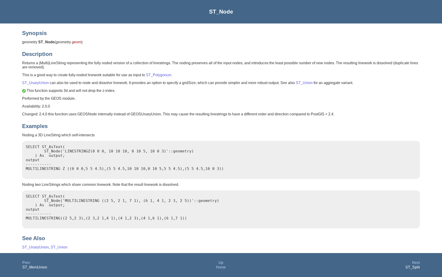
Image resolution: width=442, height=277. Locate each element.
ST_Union (304, 83)
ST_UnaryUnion (35, 83)
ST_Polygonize (158, 75)
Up (220, 263)
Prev (26, 263)
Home (221, 267)
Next (416, 263)
